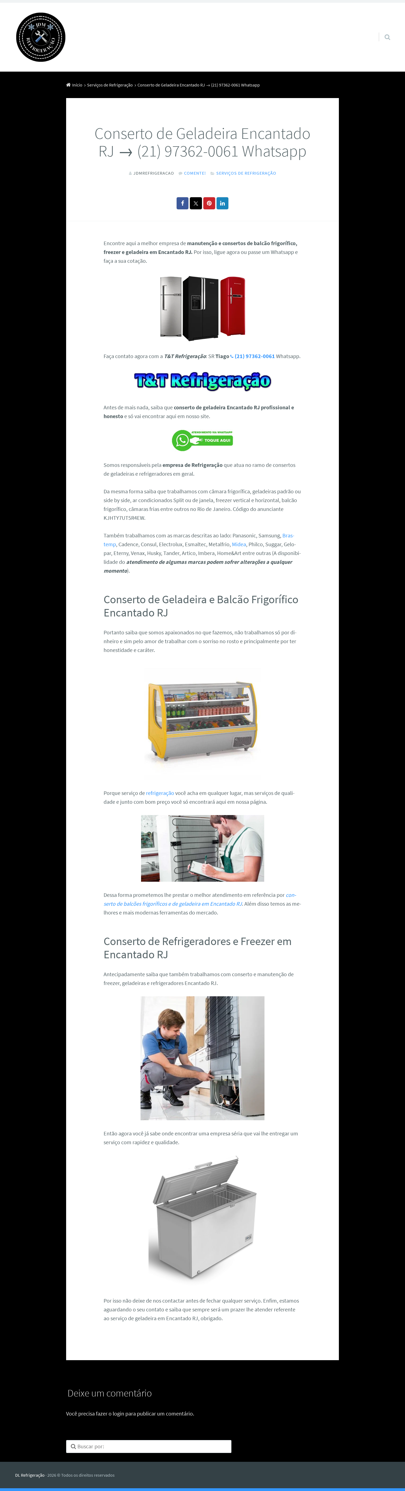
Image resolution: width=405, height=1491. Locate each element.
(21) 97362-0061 (255, 356)
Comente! (195, 173)
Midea (239, 544)
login (118, 1413)
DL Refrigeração (30, 1475)
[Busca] (382, 30)
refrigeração (160, 792)
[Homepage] (40, 37)
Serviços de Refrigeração (246, 173)
